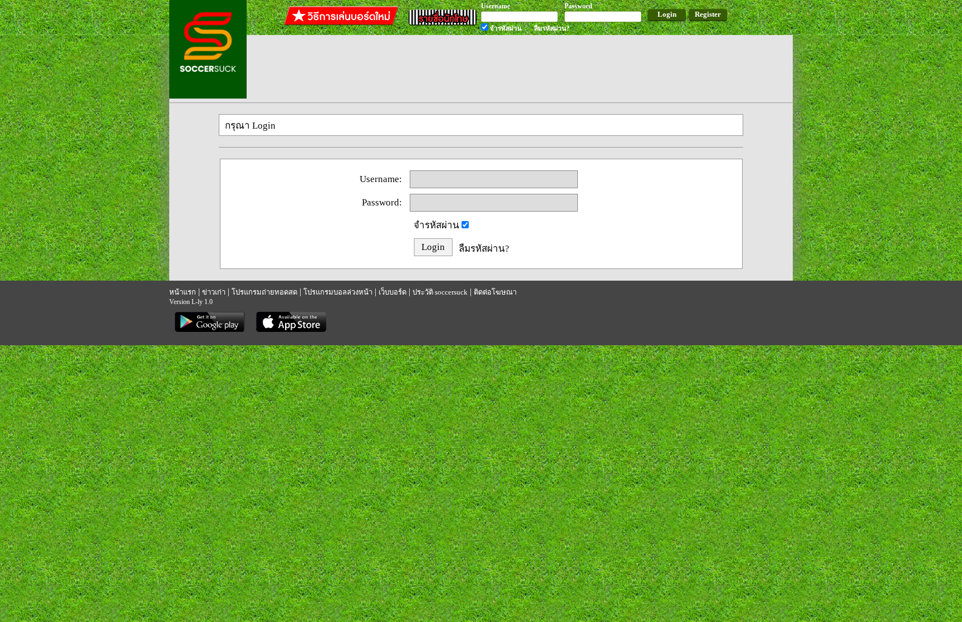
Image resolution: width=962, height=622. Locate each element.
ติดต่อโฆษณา (495, 292)
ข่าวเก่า (213, 292)
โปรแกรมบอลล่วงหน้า (337, 292)
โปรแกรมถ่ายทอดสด (264, 292)
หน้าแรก (182, 292)
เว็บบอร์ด (392, 292)
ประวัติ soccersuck (440, 292)
